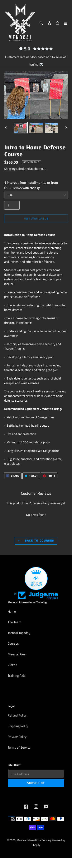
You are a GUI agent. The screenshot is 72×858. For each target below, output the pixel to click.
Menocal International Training (34, 840)
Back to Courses (39, 540)
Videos (12, 664)
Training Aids (17, 675)
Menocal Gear (17, 654)
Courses (13, 643)
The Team (14, 622)
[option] (20, 127)
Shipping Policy (18, 726)
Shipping (10, 168)
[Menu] (65, 22)
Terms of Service (19, 747)
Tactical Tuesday (19, 632)
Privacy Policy (17, 736)
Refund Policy (17, 715)
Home (12, 611)
